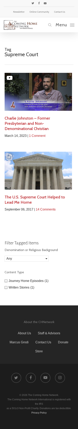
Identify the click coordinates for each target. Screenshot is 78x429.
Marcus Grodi (19, 342)
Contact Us (43, 342)
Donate (63, 342)
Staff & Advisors (49, 333)
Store (39, 351)
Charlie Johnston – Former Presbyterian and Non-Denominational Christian (27, 123)
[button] (65, 25)
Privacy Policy (39, 412)
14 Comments (46, 209)
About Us (24, 333)
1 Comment (37, 135)
